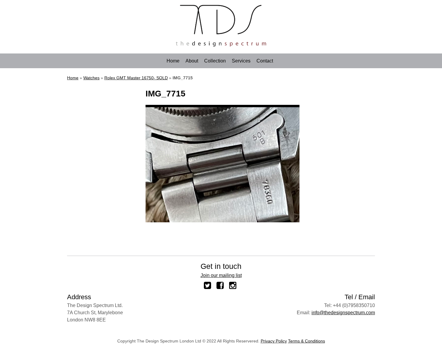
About (192, 61)
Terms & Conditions (306, 341)
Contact (264, 61)
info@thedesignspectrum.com (343, 312)
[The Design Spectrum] (221, 44)
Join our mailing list (221, 275)
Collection (215, 61)
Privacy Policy (274, 341)
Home (173, 61)
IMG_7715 (166, 93)
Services (241, 61)
